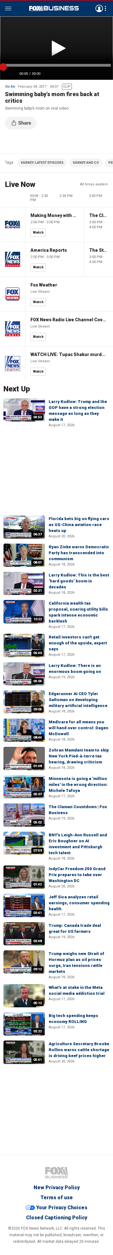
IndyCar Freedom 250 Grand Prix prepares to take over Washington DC (77, 874)
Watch (38, 232)
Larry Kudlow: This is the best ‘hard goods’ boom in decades (79, 581)
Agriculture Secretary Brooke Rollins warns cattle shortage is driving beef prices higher (79, 1049)
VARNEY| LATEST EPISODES (42, 162)
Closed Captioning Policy (56, 1218)
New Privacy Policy (57, 1187)
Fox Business (54, 8)
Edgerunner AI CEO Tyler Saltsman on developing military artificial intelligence (78, 699)
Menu (8, 8)
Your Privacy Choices (61, 1208)
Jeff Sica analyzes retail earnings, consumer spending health (79, 903)
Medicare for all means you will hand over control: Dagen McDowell (78, 728)
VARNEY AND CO (86, 162)
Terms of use (56, 1198)
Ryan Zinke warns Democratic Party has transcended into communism (79, 553)
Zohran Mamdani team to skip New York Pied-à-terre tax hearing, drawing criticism (79, 756)
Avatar (99, 8)
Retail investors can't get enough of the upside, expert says (78, 643)
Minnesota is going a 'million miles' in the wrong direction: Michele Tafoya (78, 784)
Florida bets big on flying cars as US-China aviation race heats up (79, 524)
